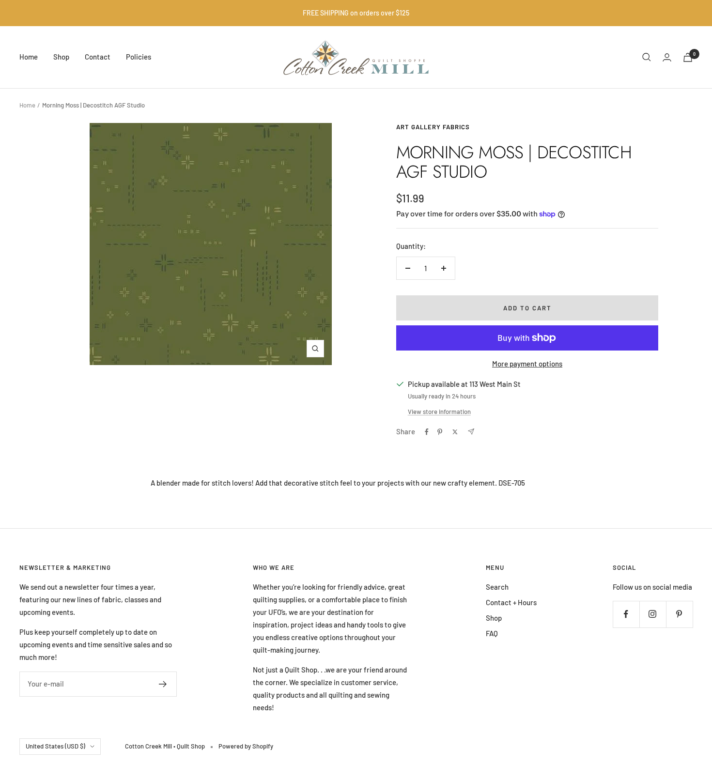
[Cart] (688, 57)
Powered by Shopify (245, 746)
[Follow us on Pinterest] (679, 614)
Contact (97, 56)
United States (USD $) (55, 746)
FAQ (492, 633)
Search (497, 586)
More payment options (527, 363)
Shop (61, 56)
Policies (138, 56)
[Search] (646, 57)
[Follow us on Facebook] (626, 614)
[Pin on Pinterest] (439, 431)
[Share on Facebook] (427, 431)
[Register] (163, 684)
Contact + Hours (511, 602)
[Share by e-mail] (471, 431)
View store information (439, 411)
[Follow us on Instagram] (652, 614)
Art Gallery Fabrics (433, 127)
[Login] (667, 57)
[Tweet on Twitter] (455, 431)
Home (28, 56)
